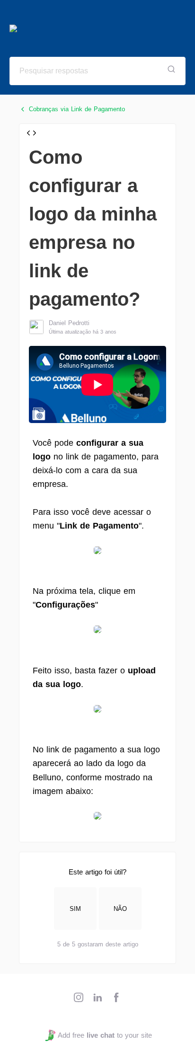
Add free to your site (104, 1035)
